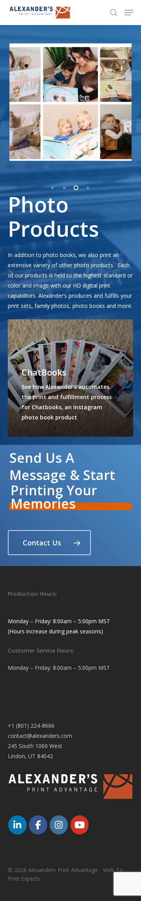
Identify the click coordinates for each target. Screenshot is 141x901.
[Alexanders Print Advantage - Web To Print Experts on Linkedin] (17, 824)
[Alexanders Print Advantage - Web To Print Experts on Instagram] (59, 824)
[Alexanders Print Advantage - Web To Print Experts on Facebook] (38, 824)
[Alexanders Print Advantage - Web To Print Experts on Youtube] (79, 824)
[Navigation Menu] (129, 12)
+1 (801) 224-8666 (31, 725)
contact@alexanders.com (40, 735)
